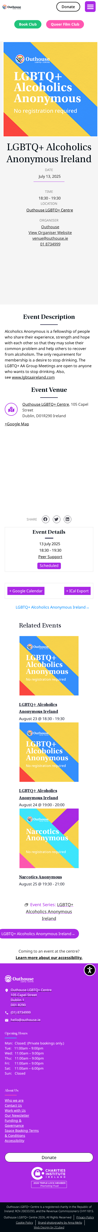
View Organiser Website (50, 232)
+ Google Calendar (26, 591)
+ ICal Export (77, 591)
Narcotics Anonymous (40, 877)
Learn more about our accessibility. (49, 957)
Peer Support (50, 556)
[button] (90, 6)
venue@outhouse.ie (50, 238)
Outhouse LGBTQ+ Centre (49, 210)
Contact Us (13, 1105)
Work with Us (15, 1110)
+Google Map (17, 424)
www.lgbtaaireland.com (33, 377)
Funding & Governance (14, 1123)
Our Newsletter (17, 1115)
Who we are (14, 1100)
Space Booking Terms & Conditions (22, 1133)
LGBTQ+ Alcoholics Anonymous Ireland (51, 607)
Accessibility (14, 1140)
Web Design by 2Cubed (49, 1227)
